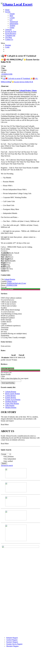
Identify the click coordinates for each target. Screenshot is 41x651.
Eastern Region (10, 397)
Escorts (7, 12)
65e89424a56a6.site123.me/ (16, 283)
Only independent (9, 459)
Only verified (8, 461)
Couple (12, 18)
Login (7, 47)
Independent (14, 24)
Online (12, 27)
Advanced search (7, 465)
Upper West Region (12, 403)
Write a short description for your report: (15, 378)
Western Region (10, 407)
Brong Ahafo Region (12, 394)
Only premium (8, 456)
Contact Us (9, 39)
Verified (12, 26)
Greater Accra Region (12, 399)
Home (7, 10)
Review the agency (7, 368)
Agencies (8, 29)
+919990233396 (6, 74)
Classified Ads (10, 35)
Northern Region (11, 401)
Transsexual (14, 22)
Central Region (10, 396)
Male (11, 16)
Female (12, 14)
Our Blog (8, 37)
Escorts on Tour (10, 31)
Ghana (34, 90)
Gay (11, 20)
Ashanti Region (25, 90)
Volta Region (9, 405)
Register (8, 45)
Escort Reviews (10, 33)
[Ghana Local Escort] (16, 4)
